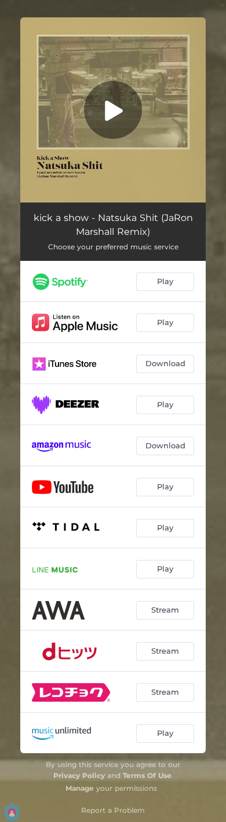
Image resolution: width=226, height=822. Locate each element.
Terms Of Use (147, 775)
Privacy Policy (79, 775)
